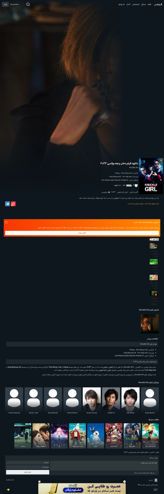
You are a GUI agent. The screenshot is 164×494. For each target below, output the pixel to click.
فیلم (149, 4)
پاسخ (155, 490)
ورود (5, 4)
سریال (143, 4)
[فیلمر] (157, 4)
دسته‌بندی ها (15, 4)
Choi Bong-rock (126, 173)
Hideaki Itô (124, 180)
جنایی (132, 192)
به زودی (121, 4)
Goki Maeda (105, 180)
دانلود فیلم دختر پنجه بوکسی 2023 (119, 164)
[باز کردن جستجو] (28, 4)
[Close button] (124, 481)
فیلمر (157, 452)
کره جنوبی (120, 192)
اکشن (136, 192)
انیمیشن (135, 4)
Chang (117, 173)
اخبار (129, 4)
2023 (113, 192)
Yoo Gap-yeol (127, 177)
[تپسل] (39, 481)
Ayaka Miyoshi (115, 180)
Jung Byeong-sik (115, 177)
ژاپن (126, 192)
